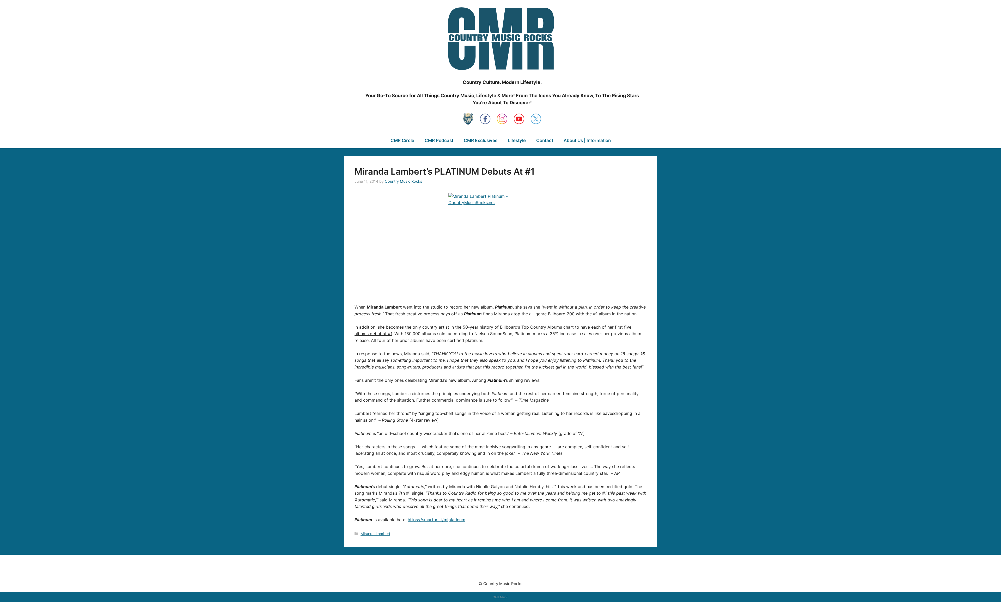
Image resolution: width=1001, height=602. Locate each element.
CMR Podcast (439, 140)
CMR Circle (402, 140)
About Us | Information (587, 140)
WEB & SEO (500, 596)
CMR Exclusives (480, 140)
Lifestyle (517, 140)
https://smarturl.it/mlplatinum (436, 519)
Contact (544, 140)
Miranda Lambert (375, 533)
